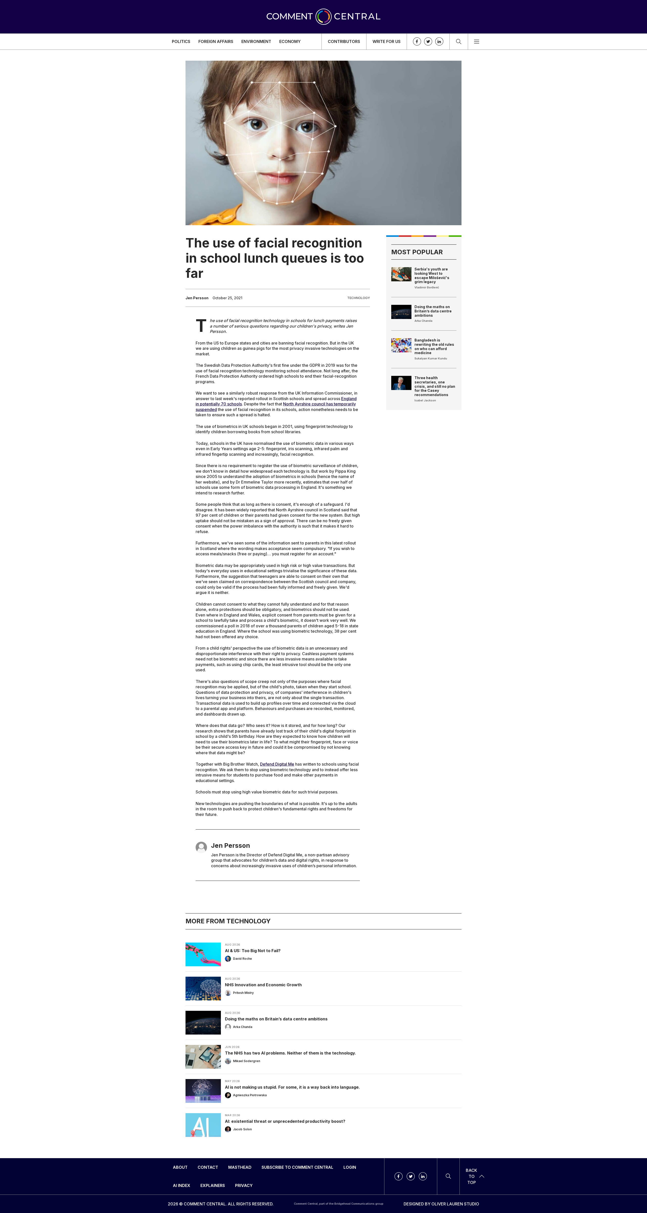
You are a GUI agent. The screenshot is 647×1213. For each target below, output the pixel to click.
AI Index (181, 1185)
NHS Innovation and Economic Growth (263, 984)
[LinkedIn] (439, 41)
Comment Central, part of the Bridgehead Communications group (338, 1203)
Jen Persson (197, 298)
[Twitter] (428, 41)
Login (349, 1167)
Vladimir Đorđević (426, 287)
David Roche (242, 958)
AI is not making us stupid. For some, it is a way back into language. (292, 1086)
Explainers (212, 1185)
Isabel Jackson (425, 400)
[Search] (459, 41)
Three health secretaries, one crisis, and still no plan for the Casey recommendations (434, 386)
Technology (358, 298)
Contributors (344, 41)
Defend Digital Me (277, 764)
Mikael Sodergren (246, 1061)
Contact (208, 1167)
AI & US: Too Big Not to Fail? (253, 950)
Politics (181, 41)
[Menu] (476, 41)
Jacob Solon (242, 1129)
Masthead (239, 1167)
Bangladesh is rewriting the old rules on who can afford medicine (434, 346)
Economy (290, 41)
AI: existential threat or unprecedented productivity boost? (285, 1121)
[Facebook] (417, 41)
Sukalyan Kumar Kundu (430, 358)
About (180, 1167)
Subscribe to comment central (297, 1167)
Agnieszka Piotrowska (250, 1095)
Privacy (244, 1185)
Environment (256, 41)
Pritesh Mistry (243, 992)
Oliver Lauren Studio (455, 1203)
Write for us (387, 41)
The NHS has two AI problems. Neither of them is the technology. (290, 1052)
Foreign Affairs (215, 41)
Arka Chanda (423, 321)
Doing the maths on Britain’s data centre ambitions (433, 311)
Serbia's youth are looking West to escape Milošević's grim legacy (431, 275)
